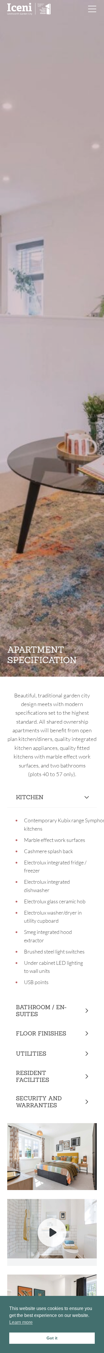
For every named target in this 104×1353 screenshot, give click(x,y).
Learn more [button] (21, 1322)
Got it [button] (52, 1338)
